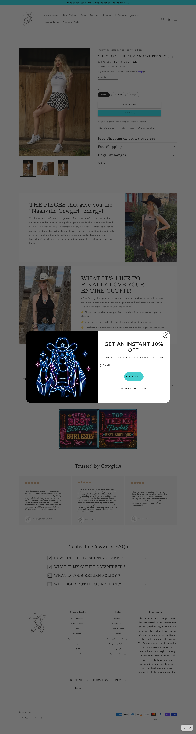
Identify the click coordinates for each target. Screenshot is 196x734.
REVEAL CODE (134, 376)
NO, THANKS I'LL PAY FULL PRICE (134, 388)
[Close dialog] (165, 335)
